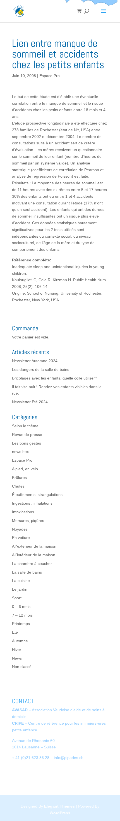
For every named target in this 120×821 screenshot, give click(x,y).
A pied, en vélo (25, 469)
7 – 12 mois (22, 615)
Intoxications (23, 512)
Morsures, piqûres (28, 520)
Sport (16, 598)
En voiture (21, 537)
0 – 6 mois (21, 606)
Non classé (22, 666)
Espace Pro (49, 75)
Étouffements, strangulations (37, 494)
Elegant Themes (59, 806)
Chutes (18, 486)
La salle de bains (27, 572)
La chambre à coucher (32, 563)
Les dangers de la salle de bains (40, 369)
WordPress (60, 813)
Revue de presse (27, 434)
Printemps (21, 623)
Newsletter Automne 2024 (34, 361)
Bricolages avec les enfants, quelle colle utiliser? (54, 378)
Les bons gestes (26, 443)
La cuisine (21, 580)
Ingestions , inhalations (32, 503)
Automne (20, 641)
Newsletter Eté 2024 (30, 402)
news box (20, 451)
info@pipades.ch (68, 757)
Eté (15, 632)
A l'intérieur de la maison (33, 555)
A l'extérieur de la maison (34, 546)
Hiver (16, 649)
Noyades (20, 529)
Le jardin (19, 589)
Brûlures (19, 477)
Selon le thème (25, 426)
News (17, 658)
